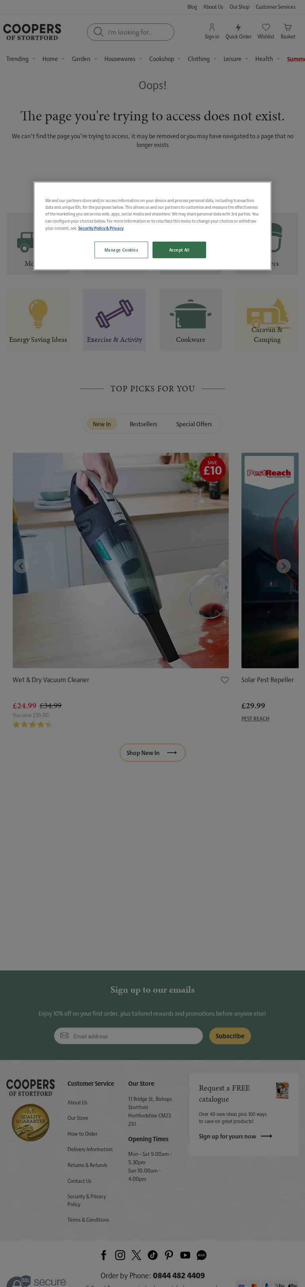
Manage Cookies (121, 249)
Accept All (179, 249)
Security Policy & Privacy (101, 227)
